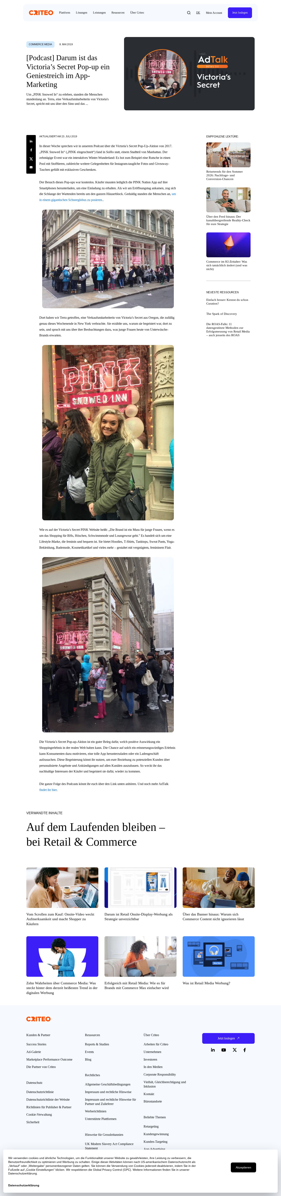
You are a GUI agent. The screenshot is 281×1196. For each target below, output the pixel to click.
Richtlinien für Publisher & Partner (48, 1107)
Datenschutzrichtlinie (40, 1092)
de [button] (198, 12)
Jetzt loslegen (240, 12)
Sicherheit (32, 1122)
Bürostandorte (153, 1101)
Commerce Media (40, 44)
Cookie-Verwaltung (39, 1114)
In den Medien (153, 1067)
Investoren (150, 1059)
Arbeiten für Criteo (156, 1044)
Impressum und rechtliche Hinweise (108, 1092)
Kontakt (149, 1094)
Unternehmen (152, 1052)
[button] (188, 12)
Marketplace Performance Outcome (49, 1059)
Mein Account (214, 12)
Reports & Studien (97, 1044)
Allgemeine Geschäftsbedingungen (107, 1084)
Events (89, 1052)
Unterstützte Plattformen (100, 1119)
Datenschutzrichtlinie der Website (48, 1099)
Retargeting (151, 1126)
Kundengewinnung (156, 1134)
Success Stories (36, 1044)
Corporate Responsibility (160, 1074)
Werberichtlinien (95, 1111)
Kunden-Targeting (155, 1141)
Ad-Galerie (33, 1052)
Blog (88, 1059)
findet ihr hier (48, 790)
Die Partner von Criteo (41, 1067)
